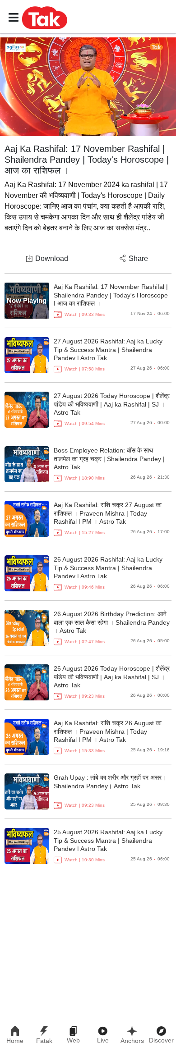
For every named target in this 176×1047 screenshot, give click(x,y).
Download (51, 258)
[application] (88, 86)
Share (138, 258)
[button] (44, 17)
